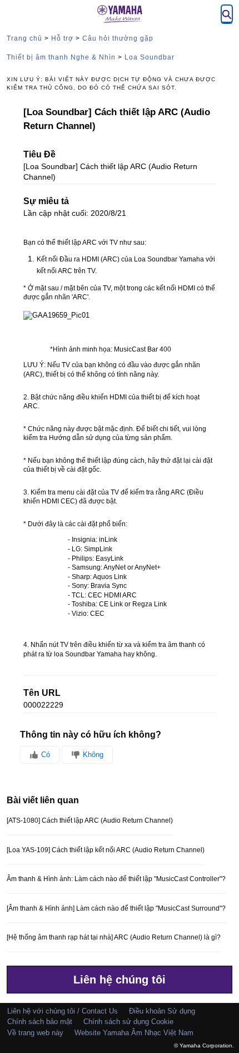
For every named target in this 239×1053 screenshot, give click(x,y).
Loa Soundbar (150, 57)
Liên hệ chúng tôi (119, 979)
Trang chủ (24, 38)
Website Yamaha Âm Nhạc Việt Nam (133, 1033)
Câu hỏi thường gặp (117, 38)
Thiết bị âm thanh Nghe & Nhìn (61, 57)
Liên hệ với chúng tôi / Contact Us (62, 1011)
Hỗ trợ (62, 38)
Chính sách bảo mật (39, 1021)
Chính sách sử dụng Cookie (128, 1021)
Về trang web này (35, 1033)
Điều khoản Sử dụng (162, 1011)
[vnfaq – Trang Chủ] (119, 14)
